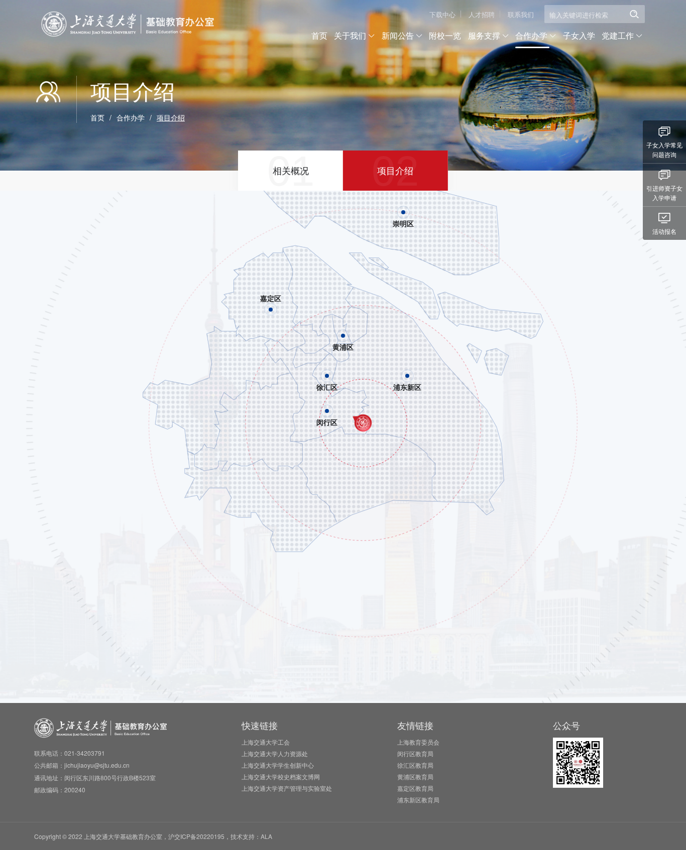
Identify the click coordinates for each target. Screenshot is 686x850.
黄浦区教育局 (415, 776)
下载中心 (442, 14)
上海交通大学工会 (266, 742)
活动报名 (664, 231)
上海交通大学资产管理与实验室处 (287, 788)
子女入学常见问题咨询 (664, 149)
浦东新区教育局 (418, 799)
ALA (266, 836)
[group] (290, 171)
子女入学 (579, 35)
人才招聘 (482, 14)
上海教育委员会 (418, 742)
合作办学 (131, 117)
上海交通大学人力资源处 (275, 753)
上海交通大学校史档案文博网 (281, 776)
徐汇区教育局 (415, 765)
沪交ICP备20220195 (196, 836)
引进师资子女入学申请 (664, 193)
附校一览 (445, 35)
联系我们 (521, 14)
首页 (319, 35)
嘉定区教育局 (415, 788)
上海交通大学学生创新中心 (278, 765)
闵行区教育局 (415, 753)
